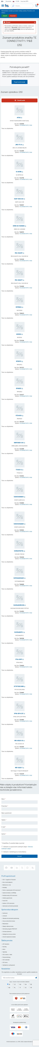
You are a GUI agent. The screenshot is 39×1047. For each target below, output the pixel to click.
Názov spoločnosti (6, 813)
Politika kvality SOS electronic (10, 895)
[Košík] (36, 6)
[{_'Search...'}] (13, 6)
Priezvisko (4, 806)
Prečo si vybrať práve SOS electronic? (12, 890)
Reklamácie (5, 923)
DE (31, 984)
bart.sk (30, 1041)
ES (25, 987)
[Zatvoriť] (35, 22)
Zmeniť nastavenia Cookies (9, 937)
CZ (15, 984)
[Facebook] (6, 867)
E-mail (3, 827)
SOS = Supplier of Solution (9, 879)
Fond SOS (5, 900)
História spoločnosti (7, 898)
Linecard (5, 916)
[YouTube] (11, 867)
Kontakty (5, 887)
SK (9, 984)
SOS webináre (6, 960)
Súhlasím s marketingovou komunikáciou (14, 852)
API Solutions (6, 944)
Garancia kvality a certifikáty (9, 893)
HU (20, 984)
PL (15, 987)
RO (9, 987)
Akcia (4, 949)
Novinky (5, 946)
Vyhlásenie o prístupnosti (9, 965)
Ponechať (12, 16)
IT (20, 987)
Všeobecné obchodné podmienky (11, 918)
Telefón (3, 820)
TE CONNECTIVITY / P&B (26, 125)
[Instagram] (27, 867)
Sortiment (5, 913)
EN (25, 984)
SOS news (5, 962)
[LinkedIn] (16, 867)
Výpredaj (5, 952)
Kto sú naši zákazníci (8, 882)
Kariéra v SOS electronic (8, 903)
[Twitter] (22, 867)
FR (31, 987)
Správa (3, 834)
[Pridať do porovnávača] (21, 117)
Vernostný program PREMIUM (10, 929)
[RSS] (32, 867)
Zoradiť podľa (21, 100)
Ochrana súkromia (7, 931)
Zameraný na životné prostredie (10, 906)
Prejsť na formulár (19, 82)
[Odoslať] (36, 977)
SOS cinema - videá (7, 954)
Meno (3, 799)
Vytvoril (26, 1041)
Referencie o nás (7, 885)
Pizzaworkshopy (6, 957)
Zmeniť (5, 16)
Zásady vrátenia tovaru (8, 926)
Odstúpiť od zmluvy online (9, 934)
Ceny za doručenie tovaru (9, 921)
